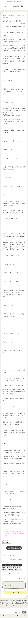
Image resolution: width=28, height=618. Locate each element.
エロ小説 (10, 567)
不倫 (15, 567)
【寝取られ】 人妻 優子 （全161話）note (12, 565)
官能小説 (6, 569)
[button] (18, 573)
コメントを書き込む (14, 592)
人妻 (19, 567)
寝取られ (12, 569)
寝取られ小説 (18, 569)
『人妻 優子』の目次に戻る (14, 548)
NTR (5, 567)
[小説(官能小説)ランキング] (6, 542)
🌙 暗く (24, 612)
